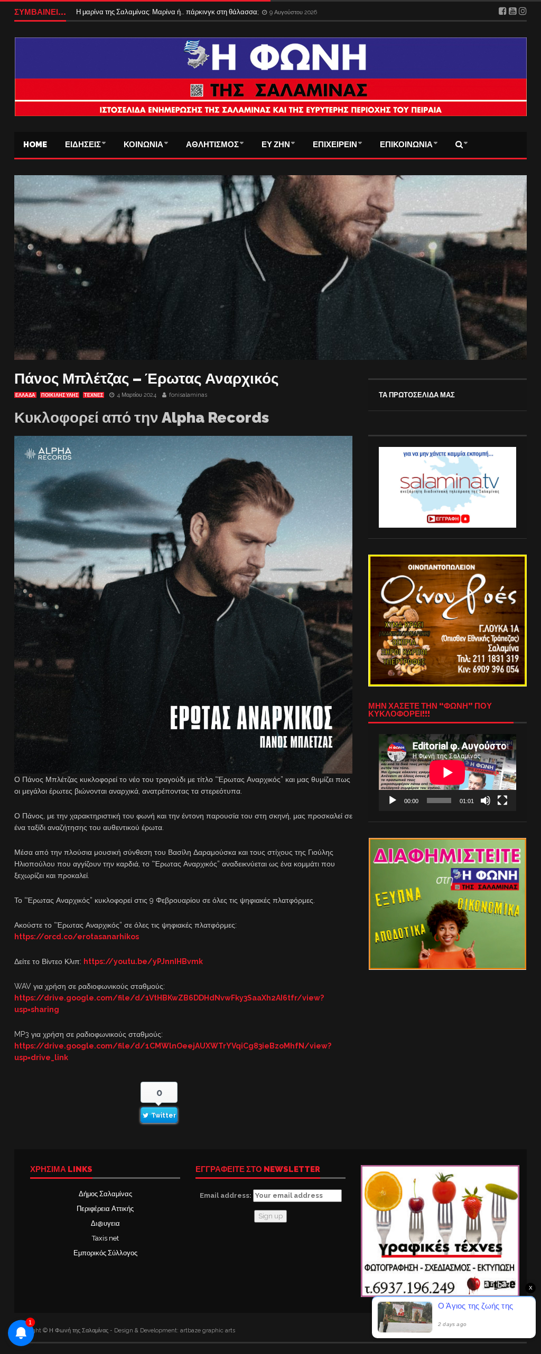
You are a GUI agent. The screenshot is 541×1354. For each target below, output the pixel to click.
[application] (447, 772)
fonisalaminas (188, 395)
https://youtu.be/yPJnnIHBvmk (143, 961)
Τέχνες (93, 395)
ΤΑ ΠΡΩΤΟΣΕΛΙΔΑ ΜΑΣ (417, 395)
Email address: (226, 1195)
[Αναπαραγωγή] (392, 800)
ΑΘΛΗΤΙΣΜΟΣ (212, 144)
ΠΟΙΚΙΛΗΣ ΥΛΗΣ (59, 395)
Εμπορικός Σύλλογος (105, 1253)
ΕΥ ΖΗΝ (276, 144)
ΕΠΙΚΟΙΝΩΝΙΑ (406, 144)
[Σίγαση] (485, 800)
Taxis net (105, 1238)
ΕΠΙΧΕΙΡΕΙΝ (335, 144)
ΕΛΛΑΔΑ (25, 395)
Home (35, 144)
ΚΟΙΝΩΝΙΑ (143, 144)
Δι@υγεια (105, 1223)
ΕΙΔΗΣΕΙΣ (83, 144)
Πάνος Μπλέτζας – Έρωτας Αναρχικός (146, 378)
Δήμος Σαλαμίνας (105, 1194)
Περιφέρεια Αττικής (105, 1209)
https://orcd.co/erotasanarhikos (76, 936)
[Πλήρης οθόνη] (502, 800)
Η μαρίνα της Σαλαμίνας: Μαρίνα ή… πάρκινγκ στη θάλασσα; (168, 12)
